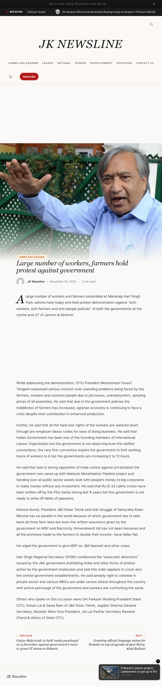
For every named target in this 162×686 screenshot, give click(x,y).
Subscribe (29, 76)
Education (124, 63)
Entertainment (101, 63)
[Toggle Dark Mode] (11, 76)
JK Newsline (81, 44)
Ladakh (47, 63)
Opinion (80, 63)
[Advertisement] (81, 114)
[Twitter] (154, 4)
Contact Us (145, 63)
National (64, 63)
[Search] (151, 24)
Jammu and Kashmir (23, 63)
